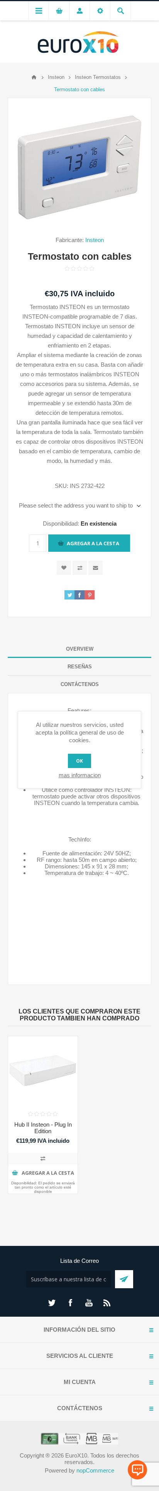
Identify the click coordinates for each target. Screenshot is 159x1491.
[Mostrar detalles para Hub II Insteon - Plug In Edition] (43, 1070)
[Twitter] (52, 1303)
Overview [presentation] (79, 649)
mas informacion (80, 775)
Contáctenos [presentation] (80, 684)
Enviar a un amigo (95, 568)
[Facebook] (70, 1303)
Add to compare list (43, 1158)
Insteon (94, 240)
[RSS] (107, 1303)
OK (79, 761)
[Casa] (34, 77)
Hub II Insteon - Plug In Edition (43, 1127)
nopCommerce (95, 1470)
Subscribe (124, 1279)
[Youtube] (89, 1303)
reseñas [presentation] (80, 667)
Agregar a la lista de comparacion (80, 568)
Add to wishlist (64, 568)
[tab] (79, 649)
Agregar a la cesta (93, 543)
